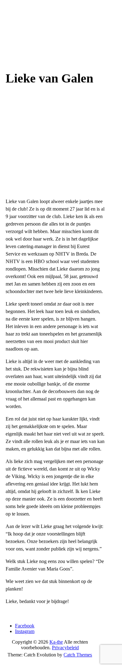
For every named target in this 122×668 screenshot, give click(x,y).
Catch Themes (78, 654)
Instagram (24, 631)
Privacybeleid (65, 647)
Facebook (24, 625)
